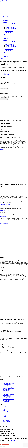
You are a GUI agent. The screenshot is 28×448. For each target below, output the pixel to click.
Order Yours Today (4, 88)
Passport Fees (8, 32)
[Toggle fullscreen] (1, 446)
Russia (4, 409)
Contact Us (5, 38)
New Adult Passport (7, 382)
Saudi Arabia (6, 411)
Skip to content (3, 0)
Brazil (4, 406)
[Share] (3, 446)
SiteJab (12, 440)
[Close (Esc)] (4, 446)
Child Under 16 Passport (11, 24)
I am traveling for (3, 84)
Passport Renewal (9, 26)
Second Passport (9, 31)
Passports (5, 22)
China (4, 408)
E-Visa (4, 35)
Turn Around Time (4, 97)
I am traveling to (3, 79)
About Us (5, 37)
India (4, 410)
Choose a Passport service (5, 96)
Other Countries (6, 413)
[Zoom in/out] (0, 446)
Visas (4, 34)
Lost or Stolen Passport (10, 28)
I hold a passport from (4, 82)
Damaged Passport (9, 27)
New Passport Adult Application (12, 23)
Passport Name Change (10, 29)
